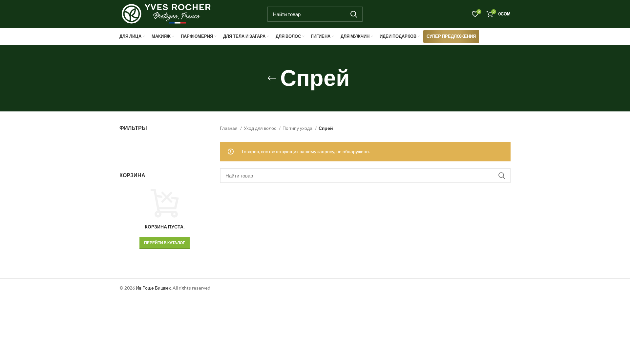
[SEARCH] (354, 14)
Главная (229, 128)
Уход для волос (260, 128)
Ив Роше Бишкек (153, 288)
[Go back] (272, 78)
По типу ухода (298, 128)
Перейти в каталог (164, 242)
